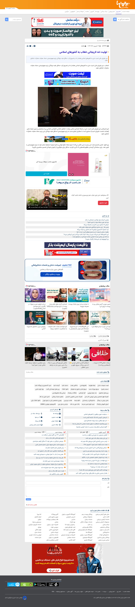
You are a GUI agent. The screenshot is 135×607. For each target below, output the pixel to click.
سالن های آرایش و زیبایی (102, 514)
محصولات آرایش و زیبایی (102, 522)
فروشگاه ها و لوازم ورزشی (85, 530)
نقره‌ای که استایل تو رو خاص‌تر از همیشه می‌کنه (96, 225)
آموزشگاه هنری (88, 540)
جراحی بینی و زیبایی (103, 540)
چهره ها (97, 11)
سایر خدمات (38, 537)
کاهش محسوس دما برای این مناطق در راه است (94, 435)
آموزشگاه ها (89, 532)
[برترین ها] (122, 4)
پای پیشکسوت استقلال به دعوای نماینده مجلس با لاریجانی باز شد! (89, 424)
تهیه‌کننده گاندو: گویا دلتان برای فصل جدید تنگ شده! (93, 470)
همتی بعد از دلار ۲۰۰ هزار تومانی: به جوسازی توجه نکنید (48, 454)
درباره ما (105, 592)
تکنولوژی (73, 11)
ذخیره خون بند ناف (45, 397)
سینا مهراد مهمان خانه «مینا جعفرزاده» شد (52, 468)
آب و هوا (37, 417)
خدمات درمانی (88, 519)
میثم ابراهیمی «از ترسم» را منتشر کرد (97, 464)
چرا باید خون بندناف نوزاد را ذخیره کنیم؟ (98, 222)
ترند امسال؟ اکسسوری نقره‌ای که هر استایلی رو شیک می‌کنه (93, 230)
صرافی (39, 519)
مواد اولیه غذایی (39, 389)
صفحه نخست (125, 11)
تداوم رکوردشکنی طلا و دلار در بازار (55, 438)
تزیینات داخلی (54, 532)
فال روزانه (37, 421)
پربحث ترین (38, 432)
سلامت (87, 11)
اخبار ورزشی (112, 11)
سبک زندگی (104, 11)
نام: (108, 483)
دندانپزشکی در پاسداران (88, 400)
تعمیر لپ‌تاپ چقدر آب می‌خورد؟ (98, 467)
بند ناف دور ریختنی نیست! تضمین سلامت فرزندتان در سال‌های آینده (91, 237)
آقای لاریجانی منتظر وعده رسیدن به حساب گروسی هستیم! (91, 427)
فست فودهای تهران (70, 527)
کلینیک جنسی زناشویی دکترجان (74, 397)
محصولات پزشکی (87, 517)
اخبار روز (118, 11)
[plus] (34, 46)
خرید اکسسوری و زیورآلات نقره (43, 385)
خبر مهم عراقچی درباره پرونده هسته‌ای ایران (95, 421)
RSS (53, 592)
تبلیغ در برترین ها (79, 592)
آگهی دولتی (70, 592)
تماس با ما (98, 592)
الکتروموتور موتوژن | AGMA (48, 404)
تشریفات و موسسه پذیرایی (68, 535)
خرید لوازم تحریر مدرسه (88, 404)
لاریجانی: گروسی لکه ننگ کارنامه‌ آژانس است (95, 418)
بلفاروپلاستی (83, 385)
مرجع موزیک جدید (94, 389)
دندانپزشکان (106, 532)
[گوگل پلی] (40, 584)
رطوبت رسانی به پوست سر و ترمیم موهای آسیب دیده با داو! (93, 232)
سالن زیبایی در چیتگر (102, 400)
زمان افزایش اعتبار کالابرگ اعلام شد (54, 448)
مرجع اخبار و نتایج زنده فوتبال (78, 389)
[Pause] (70, 174)
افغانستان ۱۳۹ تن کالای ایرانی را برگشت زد (53, 435)
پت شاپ (90, 525)
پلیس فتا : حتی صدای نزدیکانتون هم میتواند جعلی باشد (94, 227)
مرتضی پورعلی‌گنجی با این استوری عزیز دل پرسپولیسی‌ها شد (91, 448)
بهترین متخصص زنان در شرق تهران (52, 400)
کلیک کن (46, 173)
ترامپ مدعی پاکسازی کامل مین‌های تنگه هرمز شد (94, 441)
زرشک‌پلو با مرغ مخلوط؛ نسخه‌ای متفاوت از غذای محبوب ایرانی (46, 464)
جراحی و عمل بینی (63, 404)
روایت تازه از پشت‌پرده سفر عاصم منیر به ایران (95, 451)
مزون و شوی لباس (53, 517)
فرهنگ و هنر (80, 11)
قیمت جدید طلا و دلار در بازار (56, 471)
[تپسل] (26, 151)
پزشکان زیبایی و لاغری (103, 537)
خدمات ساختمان (54, 535)
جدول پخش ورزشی (35, 425)
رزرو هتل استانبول (103, 393)
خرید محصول (103, 203)
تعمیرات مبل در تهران (52, 525)
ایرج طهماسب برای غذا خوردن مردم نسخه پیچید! (94, 461)
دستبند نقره (65, 385)
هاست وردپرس (68, 400)
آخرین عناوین (102, 432)
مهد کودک (72, 522)
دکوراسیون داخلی (53, 530)
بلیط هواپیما (92, 385)
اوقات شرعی (55, 425)
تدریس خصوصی (70, 517)
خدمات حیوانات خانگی (86, 522)
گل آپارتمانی (82, 393)
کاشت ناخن (106, 517)
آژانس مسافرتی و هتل (52, 540)
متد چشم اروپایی (92, 393)
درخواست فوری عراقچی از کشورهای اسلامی (95, 414)
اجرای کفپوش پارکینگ (102, 404)
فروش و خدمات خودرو (35, 535)
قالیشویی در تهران (53, 537)
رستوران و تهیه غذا (70, 525)
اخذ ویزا (39, 514)
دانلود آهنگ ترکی (35, 400)
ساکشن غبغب (74, 385)
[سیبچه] (53, 584)
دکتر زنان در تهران (104, 530)
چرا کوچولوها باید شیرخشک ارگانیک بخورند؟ (97, 239)
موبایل (39, 527)
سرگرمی (67, 11)
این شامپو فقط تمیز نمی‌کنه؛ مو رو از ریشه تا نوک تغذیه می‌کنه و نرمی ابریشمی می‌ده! (86, 234)
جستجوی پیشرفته (60, 592)
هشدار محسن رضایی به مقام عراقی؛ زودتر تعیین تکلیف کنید (91, 473)
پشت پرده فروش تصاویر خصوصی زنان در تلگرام (94, 457)
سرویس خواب (54, 527)
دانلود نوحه (77, 400)
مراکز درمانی (106, 525)
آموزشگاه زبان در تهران (86, 535)
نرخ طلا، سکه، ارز (35, 413)
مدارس (73, 519)
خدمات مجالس (71, 537)
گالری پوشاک (54, 514)
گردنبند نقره (57, 385)
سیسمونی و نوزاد (36, 522)
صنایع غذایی (72, 532)
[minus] (30, 46)
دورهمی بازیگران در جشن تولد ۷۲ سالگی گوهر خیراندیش (48, 441)
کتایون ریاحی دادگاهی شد (56, 474)
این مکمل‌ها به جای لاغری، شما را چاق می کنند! (95, 454)
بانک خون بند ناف (74, 404)
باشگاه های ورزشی (87, 527)
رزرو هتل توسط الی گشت (53, 389)
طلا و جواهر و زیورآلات (52, 519)
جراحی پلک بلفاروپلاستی (58, 393)
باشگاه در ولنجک (72, 393)
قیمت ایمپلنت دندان (103, 385)
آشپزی (92, 11)
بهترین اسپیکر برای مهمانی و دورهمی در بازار (97, 220)
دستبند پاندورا (104, 389)
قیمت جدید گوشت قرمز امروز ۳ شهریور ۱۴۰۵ (95, 445)
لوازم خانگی (38, 530)
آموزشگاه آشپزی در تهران (68, 514)
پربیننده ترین (58, 432)
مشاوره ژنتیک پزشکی (57, 397)
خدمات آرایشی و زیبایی (103, 519)
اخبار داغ (82, 432)
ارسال (28, 499)
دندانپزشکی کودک (104, 535)
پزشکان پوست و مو (87, 514)
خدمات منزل (38, 532)
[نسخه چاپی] (27, 46)
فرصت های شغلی (89, 592)
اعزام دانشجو (38, 517)
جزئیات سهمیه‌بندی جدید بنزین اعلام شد (53, 461)
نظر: (108, 487)
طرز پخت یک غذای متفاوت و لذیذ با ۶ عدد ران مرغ (49, 458)
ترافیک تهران (54, 421)
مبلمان (56, 522)
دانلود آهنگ (65, 389)
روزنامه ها (55, 413)
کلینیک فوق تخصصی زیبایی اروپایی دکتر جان (96, 397)
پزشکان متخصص (104, 527)
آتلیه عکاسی (72, 540)
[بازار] (26, 584)
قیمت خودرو (55, 417)
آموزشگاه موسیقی (87, 537)
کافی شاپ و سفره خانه (69, 530)
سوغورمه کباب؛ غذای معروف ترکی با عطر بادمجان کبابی (49, 445)
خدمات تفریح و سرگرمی (35, 525)
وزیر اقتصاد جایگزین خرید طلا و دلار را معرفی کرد (50, 451)
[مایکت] (13, 584)
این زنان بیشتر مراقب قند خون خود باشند (96, 438)
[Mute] (72, 174)
